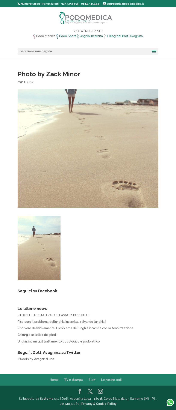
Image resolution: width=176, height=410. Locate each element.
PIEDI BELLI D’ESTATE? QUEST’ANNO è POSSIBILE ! (54, 315)
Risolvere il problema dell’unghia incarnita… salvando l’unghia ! (62, 321)
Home (54, 379)
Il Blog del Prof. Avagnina (124, 36)
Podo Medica (45, 36)
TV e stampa (73, 379)
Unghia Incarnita (91, 36)
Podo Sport (67, 36)
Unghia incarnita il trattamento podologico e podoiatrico (59, 341)
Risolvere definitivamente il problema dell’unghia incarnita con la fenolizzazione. (76, 328)
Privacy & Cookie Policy (99, 403)
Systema (46, 398)
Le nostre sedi (111, 379)
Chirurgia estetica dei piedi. (37, 334)
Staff (92, 379)
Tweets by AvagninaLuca (36, 359)
